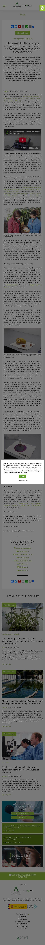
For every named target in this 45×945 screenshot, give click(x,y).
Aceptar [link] (22, 476)
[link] (42, 8)
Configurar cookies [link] (22, 480)
